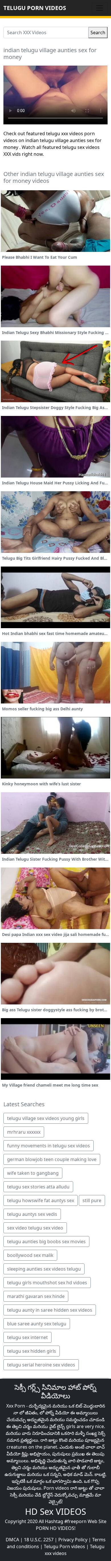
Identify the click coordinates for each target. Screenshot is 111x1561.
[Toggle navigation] (100, 8)
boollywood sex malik (30, 1255)
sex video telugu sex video (35, 1228)
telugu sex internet (27, 1337)
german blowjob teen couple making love (51, 1159)
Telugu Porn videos (64, 1546)
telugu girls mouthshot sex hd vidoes (47, 1282)
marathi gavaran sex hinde (36, 1296)
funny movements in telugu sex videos (48, 1146)
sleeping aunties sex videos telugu (44, 1269)
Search (98, 32)
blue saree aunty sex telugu (36, 1324)
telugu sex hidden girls (31, 1351)
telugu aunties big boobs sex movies (46, 1241)
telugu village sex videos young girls (46, 1118)
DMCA (12, 1539)
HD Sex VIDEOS (55, 1511)
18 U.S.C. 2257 (39, 1539)
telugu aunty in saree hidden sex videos (49, 1310)
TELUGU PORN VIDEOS (34, 8)
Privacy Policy (72, 1539)
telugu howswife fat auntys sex (40, 1200)
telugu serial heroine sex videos (41, 1365)
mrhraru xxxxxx (23, 1132)
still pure (92, 1200)
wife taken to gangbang (33, 1173)
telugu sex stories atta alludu (38, 1187)
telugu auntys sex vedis (32, 1214)
